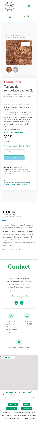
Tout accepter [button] (13, 404)
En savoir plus (11, 409)
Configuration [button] (26, 409)
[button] (28, 6)
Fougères (16, 167)
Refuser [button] (26, 404)
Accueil (9, 35)
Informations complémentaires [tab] (11, 215)
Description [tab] (8, 212)
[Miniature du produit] (25, 44)
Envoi (14, 158)
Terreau (18, 35)
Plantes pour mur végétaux (13, 171)
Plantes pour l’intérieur (20, 170)
